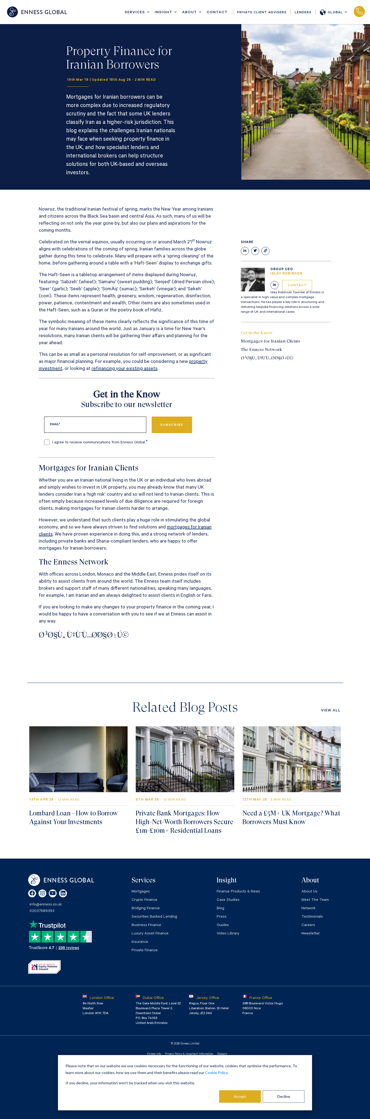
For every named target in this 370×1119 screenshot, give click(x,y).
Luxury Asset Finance (150, 934)
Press (221, 917)
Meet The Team (315, 900)
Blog (220, 909)
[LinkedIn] (63, 893)
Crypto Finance (144, 900)
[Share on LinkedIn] (245, 251)
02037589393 (359, 12)
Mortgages (141, 892)
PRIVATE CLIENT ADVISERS (262, 13)
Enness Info (154, 1054)
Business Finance (146, 925)
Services (135, 13)
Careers (308, 925)
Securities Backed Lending (154, 917)
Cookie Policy (216, 1072)
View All (330, 711)
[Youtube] (53, 893)
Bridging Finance (146, 909)
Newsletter (310, 934)
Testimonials (312, 917)
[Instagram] (42, 893)
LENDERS (303, 13)
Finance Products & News (238, 892)
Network (308, 909)
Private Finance (145, 951)
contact (297, 286)
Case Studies (228, 900)
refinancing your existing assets (124, 369)
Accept (240, 1096)
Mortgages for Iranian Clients (270, 341)
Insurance (140, 942)
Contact (217, 13)
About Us (309, 892)
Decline (283, 1096)
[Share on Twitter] (255, 251)
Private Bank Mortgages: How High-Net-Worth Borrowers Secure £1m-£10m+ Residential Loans (184, 822)
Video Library (228, 934)
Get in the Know (257, 332)
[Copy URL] (265, 251)
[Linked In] (274, 285)
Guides (223, 925)
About (189, 13)
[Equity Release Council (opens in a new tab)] (44, 967)
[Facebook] (32, 893)
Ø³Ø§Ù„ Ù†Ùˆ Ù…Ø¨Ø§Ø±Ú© (267, 357)
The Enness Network (261, 349)
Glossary (222, 1054)
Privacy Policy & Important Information (189, 1054)
